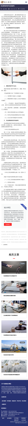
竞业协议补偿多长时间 (9, 354)
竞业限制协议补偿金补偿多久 (10, 335)
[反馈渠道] (5, 244)
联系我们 (8, 224)
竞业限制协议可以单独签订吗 (10, 275)
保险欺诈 (14, 400)
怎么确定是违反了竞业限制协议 (11, 315)
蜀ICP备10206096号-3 (21, 422)
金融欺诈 (4, 404)
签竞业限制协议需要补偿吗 (10, 295)
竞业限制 (22, 9)
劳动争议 (19, 400)
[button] (26, 2)
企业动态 (24, 420)
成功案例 (4, 400)
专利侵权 (9, 400)
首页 (3, 418)
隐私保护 (16, 420)
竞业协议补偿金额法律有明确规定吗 (12, 374)
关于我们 (16, 418)
